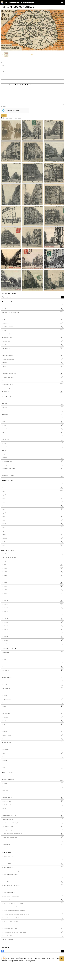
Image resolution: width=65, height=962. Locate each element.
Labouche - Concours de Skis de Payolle (32, 921)
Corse (32, 681)
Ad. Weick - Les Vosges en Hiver (32, 892)
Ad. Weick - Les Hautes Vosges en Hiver (32, 874)
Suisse (32, 767)
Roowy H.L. (32, 472)
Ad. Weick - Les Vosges (32, 889)
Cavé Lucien (32, 403)
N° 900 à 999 (32, 597)
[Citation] (15, 85)
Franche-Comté (32, 684)
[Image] (25, 85)
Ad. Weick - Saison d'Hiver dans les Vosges (32, 896)
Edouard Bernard (32, 446)
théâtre (53, 958)
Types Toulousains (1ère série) (32, 848)
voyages (10, 960)
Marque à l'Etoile (32, 323)
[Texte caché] (22, 85)
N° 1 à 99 (32, 564)
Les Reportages (32, 380)
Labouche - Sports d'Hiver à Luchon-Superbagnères (32, 903)
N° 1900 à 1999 (32, 633)
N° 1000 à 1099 (32, 600)
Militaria (32, 330)
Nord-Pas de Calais (32, 713)
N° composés (32, 561)
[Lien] (20, 85)
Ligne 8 (32, 516)
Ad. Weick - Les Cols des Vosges (32, 863)
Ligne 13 (32, 534)
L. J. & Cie (32, 319)
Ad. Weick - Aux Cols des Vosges (32, 860)
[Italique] (4, 85)
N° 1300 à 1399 (32, 611)
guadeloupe (4, 960)
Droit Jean (32, 407)
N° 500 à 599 (32, 582)
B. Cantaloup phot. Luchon (32, 939)
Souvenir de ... (32, 738)
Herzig (32, 421)
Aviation (32, 746)
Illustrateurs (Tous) (32, 344)
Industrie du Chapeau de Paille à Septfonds (32, 822)
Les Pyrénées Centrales (32, 801)
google (17, 958)
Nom (2, 65)
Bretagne (32, 674)
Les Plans (32, 541)
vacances (7, 958)
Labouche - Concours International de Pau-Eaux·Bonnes (32, 910)
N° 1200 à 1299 (32, 607)
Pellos (32, 436)
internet (12, 958)
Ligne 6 (32, 505)
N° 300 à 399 (32, 575)
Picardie (32, 724)
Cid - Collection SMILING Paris (32, 475)
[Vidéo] (27, 85)
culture (58, 958)
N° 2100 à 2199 (32, 640)
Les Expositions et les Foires (32, 384)
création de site (37, 958)
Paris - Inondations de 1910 (32, 355)
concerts (28, 960)
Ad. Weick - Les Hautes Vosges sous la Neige (32, 871)
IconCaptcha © (26, 112)
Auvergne (32, 663)
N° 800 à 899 (32, 593)
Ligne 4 (32, 498)
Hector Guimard (32, 308)
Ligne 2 (32, 487)
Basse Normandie (32, 670)
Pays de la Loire (32, 717)
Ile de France (32, 695)
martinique (21, 960)
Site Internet (3, 78)
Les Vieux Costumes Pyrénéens (32, 804)
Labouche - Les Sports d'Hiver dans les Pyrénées (32, 925)
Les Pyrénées (32, 794)
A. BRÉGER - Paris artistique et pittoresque (32, 312)
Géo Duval (32, 450)
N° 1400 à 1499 (32, 615)
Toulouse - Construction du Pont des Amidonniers (32, 833)
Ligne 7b (32, 513)
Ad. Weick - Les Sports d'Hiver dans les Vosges (32, 885)
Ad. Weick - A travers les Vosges (32, 856)
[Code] (30, 85)
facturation (29, 958)
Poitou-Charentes (32, 720)
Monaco (32, 764)
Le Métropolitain (32, 305)
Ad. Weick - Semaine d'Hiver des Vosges (32, 899)
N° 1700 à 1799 (32, 625)
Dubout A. (32, 410)
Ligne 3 (32, 491)
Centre (32, 691)
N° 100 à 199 (32, 568)
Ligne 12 (32, 531)
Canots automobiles (32, 742)
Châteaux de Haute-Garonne (32, 779)
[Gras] (2, 85)
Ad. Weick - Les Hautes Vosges (32, 867)
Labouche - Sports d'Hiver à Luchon (32, 928)
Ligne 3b (32, 494)
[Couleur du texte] (12, 85)
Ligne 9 (32, 520)
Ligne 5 (32, 502)
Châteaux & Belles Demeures (32, 359)
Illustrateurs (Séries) (32, 341)
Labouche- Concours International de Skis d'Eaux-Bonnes (32, 932)
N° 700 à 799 (32, 589)
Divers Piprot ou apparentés (32, 326)
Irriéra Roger (32, 464)
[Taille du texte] (9, 85)
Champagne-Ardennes (32, 677)
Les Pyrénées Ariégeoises (32, 797)
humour (48, 958)
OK (62, 297)
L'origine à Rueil (32, 652)
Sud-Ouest (32, 812)
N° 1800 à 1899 (32, 629)
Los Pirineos (32, 808)
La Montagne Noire (32, 786)
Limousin (32, 702)
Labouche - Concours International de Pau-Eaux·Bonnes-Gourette (32, 914)
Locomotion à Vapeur (32, 388)
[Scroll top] (61, 958)
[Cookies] (4, 958)
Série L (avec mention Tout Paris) (32, 557)
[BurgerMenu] (62, 2)
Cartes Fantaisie (32, 391)
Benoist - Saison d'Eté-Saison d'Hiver (32, 943)
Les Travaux (32, 538)
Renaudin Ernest (32, 439)
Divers (32, 545)
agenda (43, 958)
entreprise (15, 960)
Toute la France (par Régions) (32, 377)
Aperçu (37, 84)
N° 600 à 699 (32, 586)
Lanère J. (32, 425)
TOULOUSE (32, 362)
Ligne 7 (32, 509)
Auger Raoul (32, 400)
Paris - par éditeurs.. (32, 348)
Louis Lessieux (32, 428)
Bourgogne (32, 666)
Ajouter (4, 115)
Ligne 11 (32, 527)
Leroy (32, 454)
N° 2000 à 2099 (32, 636)
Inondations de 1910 (32, 735)
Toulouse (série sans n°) (32, 830)
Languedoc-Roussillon (32, 699)
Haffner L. (32, 418)
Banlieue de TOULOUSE (32, 776)
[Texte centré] (18, 85)
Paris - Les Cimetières (32, 352)
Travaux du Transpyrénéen (32, 819)
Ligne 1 (32, 484)
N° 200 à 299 (32, 571)
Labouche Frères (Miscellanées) (32, 334)
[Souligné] (7, 85)
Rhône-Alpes (32, 731)
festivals (33, 960)
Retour (32, 54)
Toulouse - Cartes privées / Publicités (32, 837)
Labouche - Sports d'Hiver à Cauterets (32, 935)
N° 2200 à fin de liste (32, 643)
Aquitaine (32, 659)
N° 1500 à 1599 (32, 618)
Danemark (32, 760)
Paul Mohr (32, 457)
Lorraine (32, 706)
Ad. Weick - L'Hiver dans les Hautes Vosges (32, 878)
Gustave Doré (32, 414)
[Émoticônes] (32, 85)
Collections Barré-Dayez (32, 337)
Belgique (32, 756)
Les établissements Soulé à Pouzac (32, 815)
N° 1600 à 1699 (32, 622)
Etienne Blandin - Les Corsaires (32, 468)
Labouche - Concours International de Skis (32, 917)
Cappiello (32, 443)
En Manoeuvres (32, 749)
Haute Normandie (32, 688)
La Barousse (32, 783)
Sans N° (32, 553)
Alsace (32, 656)
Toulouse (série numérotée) (32, 826)
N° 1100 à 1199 (32, 604)
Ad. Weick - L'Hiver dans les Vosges (32, 881)
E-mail (2, 71)
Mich (32, 432)
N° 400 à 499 (32, 579)
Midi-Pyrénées (32, 710)
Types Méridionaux (32, 844)
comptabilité (23, 958)
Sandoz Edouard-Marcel (32, 461)
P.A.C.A (32, 728)
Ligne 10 (32, 523)
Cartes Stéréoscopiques (32, 370)
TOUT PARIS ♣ (32, 316)
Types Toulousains (32, 840)
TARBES (32, 366)
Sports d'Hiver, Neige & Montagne (32, 373)
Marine (32, 753)
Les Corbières (32, 790)
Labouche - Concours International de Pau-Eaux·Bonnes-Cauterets (32, 907)
